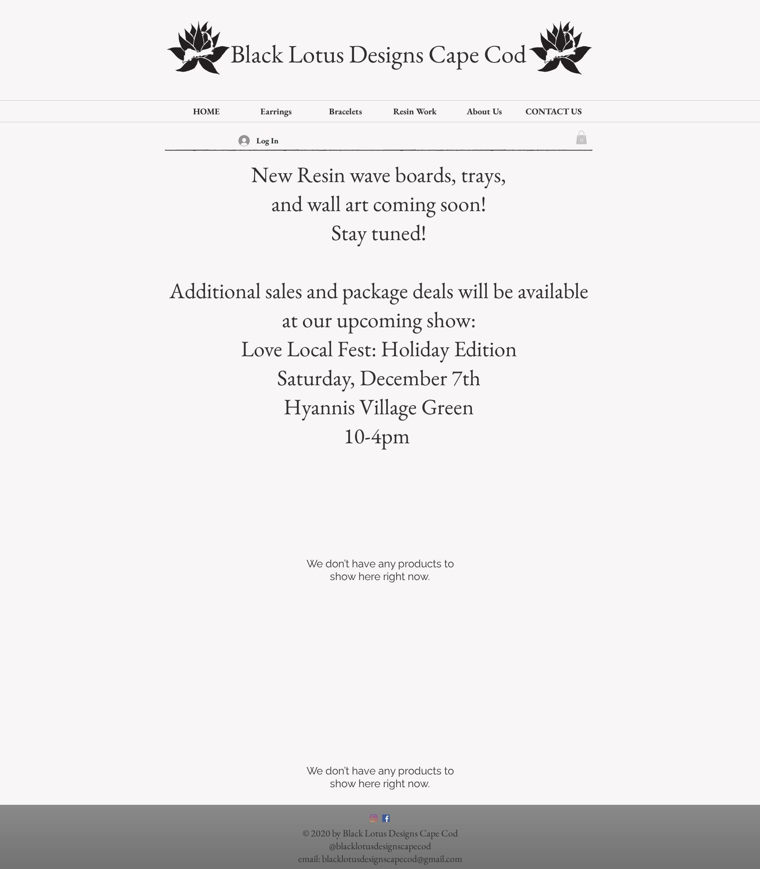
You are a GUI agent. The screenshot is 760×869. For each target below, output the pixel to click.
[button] (581, 137)
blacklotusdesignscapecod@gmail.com (392, 858)
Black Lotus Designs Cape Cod (378, 53)
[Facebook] (386, 818)
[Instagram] (373, 818)
